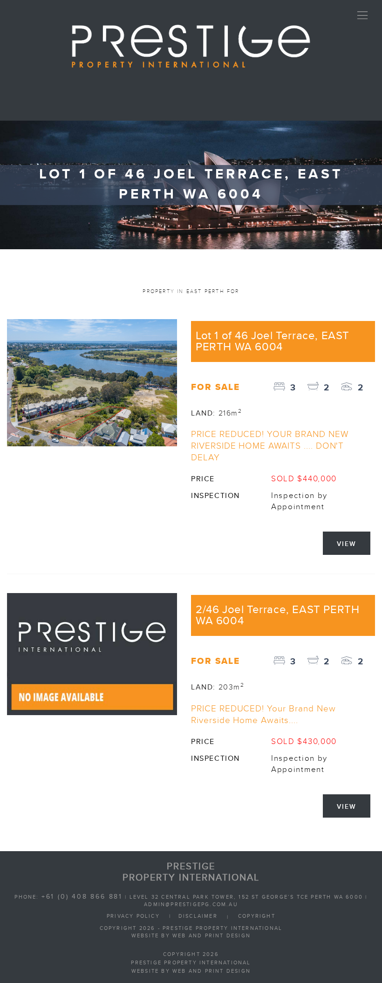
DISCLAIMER (198, 916)
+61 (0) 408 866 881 (82, 897)
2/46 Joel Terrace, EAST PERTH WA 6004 (277, 615)
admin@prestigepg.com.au (191, 904)
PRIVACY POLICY (133, 916)
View (346, 544)
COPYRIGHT (256, 916)
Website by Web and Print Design (191, 936)
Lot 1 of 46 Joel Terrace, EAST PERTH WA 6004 (272, 341)
